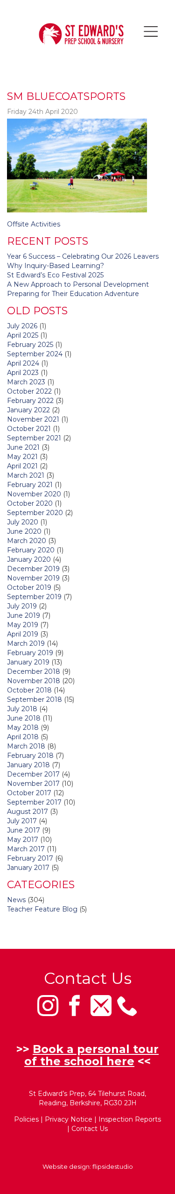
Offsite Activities (33, 224)
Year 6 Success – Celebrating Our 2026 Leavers (83, 256)
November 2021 (33, 419)
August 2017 (27, 811)
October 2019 (29, 587)
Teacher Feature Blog (42, 909)
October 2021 (29, 428)
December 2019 (33, 569)
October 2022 (29, 391)
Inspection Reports (129, 1119)
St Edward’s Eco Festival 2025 (55, 275)
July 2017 (22, 821)
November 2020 (34, 494)
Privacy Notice (68, 1119)
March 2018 (26, 746)
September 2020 (35, 513)
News (16, 900)
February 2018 (30, 755)
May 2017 (22, 839)
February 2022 (30, 400)
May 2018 (23, 727)
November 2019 (33, 578)
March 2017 (26, 849)
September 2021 (34, 438)
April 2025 (22, 335)
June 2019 (23, 615)
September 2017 (34, 802)
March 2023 (26, 382)
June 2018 (24, 718)
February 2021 (30, 484)
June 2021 (23, 447)
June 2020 (24, 531)
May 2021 (22, 456)
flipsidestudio (112, 1166)
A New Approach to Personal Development (78, 284)
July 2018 (22, 709)
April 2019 (22, 634)
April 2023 (23, 372)
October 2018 (29, 690)
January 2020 (29, 559)
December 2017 (33, 774)
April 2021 (22, 466)
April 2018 (23, 737)
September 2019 (34, 597)
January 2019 (28, 662)
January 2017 (28, 867)
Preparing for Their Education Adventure (73, 294)
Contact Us (89, 1128)
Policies (26, 1119)
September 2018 (34, 699)
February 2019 (30, 653)
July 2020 (22, 522)
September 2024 (35, 354)
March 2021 (25, 475)
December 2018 (33, 671)
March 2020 (26, 541)
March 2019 (26, 643)
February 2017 (30, 858)
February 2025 (30, 344)
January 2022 (28, 410)
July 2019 (22, 606)
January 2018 (28, 765)
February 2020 (31, 550)
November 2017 (33, 783)
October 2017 (29, 793)
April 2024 (23, 363)
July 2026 (22, 326)
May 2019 (22, 625)
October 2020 (30, 503)
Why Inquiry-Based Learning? (55, 265)
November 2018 (33, 681)
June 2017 (23, 830)
